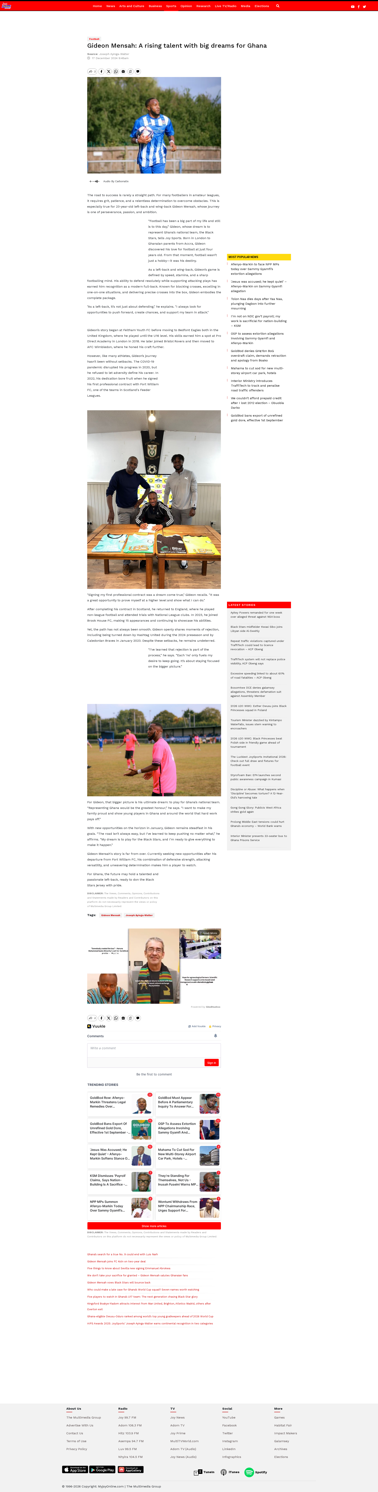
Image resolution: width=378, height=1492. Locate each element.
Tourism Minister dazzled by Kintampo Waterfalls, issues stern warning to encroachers (256, 726)
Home (97, 6)
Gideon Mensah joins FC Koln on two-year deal (116, 1261)
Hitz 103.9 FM (128, 1433)
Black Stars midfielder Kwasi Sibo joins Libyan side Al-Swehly (257, 631)
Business (155, 6)
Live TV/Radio (225, 6)
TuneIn (208, 1472)
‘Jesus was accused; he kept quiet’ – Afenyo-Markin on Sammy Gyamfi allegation (259, 286)
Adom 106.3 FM (130, 1425)
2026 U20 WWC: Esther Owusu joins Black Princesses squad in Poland (258, 710)
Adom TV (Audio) (183, 1449)
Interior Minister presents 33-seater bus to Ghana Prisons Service (259, 840)
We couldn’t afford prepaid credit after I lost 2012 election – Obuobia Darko (257, 402)
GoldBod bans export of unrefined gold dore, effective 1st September (257, 418)
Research (203, 6)
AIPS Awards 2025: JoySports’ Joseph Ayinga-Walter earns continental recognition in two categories (150, 1323)
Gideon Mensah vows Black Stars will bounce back (118, 1282)
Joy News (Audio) (183, 1457)
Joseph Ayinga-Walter (139, 915)
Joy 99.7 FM (127, 1417)
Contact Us (74, 1433)
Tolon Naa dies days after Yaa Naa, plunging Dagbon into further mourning (257, 303)
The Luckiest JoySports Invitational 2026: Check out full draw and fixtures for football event (258, 763)
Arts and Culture (131, 6)
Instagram (230, 1441)
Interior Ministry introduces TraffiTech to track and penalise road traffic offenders (255, 385)
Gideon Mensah (110, 915)
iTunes (233, 1472)
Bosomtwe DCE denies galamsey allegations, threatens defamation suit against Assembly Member (256, 694)
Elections (262, 6)
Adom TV (177, 1425)
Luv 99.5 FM (127, 1449)
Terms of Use (76, 1441)
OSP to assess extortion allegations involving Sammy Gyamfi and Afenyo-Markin (257, 338)
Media (245, 6)
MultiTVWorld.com (184, 1441)
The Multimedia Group (83, 1417)
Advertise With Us (79, 1425)
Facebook (229, 1425)
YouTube (228, 1417)
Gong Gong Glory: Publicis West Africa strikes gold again (256, 811)
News (110, 6)
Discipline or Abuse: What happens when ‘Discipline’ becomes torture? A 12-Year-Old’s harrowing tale (257, 795)
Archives (280, 1449)
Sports (171, 6)
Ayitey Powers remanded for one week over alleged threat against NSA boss (256, 616)
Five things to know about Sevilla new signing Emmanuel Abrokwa (128, 1268)
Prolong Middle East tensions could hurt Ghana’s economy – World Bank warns (257, 826)
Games (279, 1417)
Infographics (231, 1457)
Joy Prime (177, 1433)
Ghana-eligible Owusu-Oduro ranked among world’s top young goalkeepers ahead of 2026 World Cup (150, 1316)
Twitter (227, 1433)
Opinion (186, 6)
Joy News (177, 1417)
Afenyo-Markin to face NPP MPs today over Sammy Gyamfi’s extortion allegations (255, 269)
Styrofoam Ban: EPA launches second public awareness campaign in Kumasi (256, 779)
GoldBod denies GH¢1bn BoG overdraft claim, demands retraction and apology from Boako (258, 355)
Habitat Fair (283, 1425)
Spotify (260, 1472)
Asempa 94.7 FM (131, 1441)
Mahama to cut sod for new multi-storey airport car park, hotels (257, 370)
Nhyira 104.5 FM (130, 1457)
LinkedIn (228, 1449)
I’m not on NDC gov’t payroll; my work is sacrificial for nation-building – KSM (259, 321)
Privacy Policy (76, 1449)
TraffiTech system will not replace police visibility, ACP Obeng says (258, 663)
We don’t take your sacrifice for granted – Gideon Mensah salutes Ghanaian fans (137, 1275)
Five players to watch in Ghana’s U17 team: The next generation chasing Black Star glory (142, 1296)
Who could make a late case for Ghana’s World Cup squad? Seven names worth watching (143, 1289)
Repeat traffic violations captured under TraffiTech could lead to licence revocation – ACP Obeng (257, 647)
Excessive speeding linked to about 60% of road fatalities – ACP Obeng (257, 677)
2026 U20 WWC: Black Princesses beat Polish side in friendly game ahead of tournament (256, 744)
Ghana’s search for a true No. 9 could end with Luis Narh (122, 1254)
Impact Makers (285, 1433)
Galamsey (281, 1441)
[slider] (136, 999)
